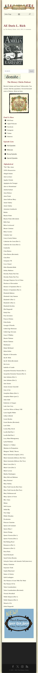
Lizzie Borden (8, 419)
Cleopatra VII (8, 261)
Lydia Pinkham (8, 441)
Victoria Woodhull (9, 593)
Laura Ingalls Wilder (10, 412)
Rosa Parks (7, 551)
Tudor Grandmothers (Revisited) (13, 590)
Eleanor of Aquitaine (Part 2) (12, 290)
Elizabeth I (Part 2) (9, 303)
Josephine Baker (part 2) (11, 396)
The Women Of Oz (9, 584)
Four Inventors (8, 315)
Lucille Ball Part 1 (9, 432)
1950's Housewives (9, 170)
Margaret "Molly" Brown (11, 451)
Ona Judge (7, 513)
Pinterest (9, 136)
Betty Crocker (8, 231)
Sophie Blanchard (9, 571)
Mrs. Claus (7, 500)
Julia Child (7, 399)
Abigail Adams (8, 173)
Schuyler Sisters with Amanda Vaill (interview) (18, 561)
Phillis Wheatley (8, 516)
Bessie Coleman (8, 228)
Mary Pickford (8, 480)
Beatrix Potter (8, 215)
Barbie (6, 212)
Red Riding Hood (9, 542)
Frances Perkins (8, 319)
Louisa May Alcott (9, 429)
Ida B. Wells (7, 357)
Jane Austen (7, 383)
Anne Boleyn (8, 193)
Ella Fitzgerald (8, 309)
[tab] (19, 146)
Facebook (10, 127)
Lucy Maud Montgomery (11, 438)
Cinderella (7, 248)
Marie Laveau (8, 471)
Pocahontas (7, 519)
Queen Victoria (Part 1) (11, 535)
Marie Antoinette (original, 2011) (14, 454)
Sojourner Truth (8, 567)
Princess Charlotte (9, 522)
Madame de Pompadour (11, 448)
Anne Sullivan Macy (10, 199)
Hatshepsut (7, 345)
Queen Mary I (8, 529)
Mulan (6, 503)
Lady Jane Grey (8, 406)
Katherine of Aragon (10, 403)
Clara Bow (7, 257)
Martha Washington (9, 474)
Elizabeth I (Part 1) (9, 299)
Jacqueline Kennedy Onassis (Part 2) (15, 374)
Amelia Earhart (8, 189)
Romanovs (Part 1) (9, 545)
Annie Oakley (8, 202)
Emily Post (7, 312)
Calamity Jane (8, 235)
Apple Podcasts (12, 123)
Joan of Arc (7, 390)
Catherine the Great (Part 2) (12, 244)
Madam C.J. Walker (10, 445)
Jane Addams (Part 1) (10, 377)
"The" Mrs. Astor (9, 167)
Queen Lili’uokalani (10, 525)
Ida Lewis (7, 364)
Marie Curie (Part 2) (10, 467)
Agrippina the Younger (10, 183)
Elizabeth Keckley (9, 306)
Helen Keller (7, 351)
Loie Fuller (7, 425)
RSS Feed (10, 120)
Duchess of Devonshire (11, 283)
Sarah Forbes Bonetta (10, 558)
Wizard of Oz (8, 603)
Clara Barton (7, 251)
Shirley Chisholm (9, 564)
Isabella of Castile (9, 367)
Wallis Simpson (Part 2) (11, 600)
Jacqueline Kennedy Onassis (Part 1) (15, 370)
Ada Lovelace (8, 177)
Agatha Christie (8, 180)
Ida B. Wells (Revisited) (11, 361)
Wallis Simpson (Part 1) (11, 597)
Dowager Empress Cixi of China (13, 280)
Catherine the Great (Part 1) (12, 241)
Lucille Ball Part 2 (9, 435)
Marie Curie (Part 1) (10, 464)
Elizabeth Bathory (9, 293)
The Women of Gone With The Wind (15, 580)
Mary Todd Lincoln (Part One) (13, 487)
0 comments (27, 29)
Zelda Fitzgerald (8, 606)
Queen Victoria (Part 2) (11, 538)
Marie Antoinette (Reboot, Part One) (15, 458)
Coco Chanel (7, 264)
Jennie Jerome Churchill (11, 387)
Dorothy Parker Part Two (11, 277)
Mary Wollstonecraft (10, 493)
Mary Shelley (8, 483)
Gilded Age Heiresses (10, 328)
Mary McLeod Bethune (11, 477)
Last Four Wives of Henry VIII (13, 409)
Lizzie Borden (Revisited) (11, 422)
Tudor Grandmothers (10, 587)
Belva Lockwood (9, 225)
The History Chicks (10, 29)
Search (31, 71)
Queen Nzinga (8, 532)
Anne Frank (7, 196)
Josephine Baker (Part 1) (11, 393)
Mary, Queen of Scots (10, 496)
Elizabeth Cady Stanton (11, 296)
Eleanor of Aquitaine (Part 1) (12, 286)
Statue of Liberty (9, 574)
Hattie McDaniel (9, 348)
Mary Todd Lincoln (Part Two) (13, 490)
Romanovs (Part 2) (9, 548)
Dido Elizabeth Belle (10, 267)
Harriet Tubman (8, 338)
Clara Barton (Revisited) (11, 254)
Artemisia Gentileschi (10, 209)
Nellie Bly (7, 509)
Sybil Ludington (8, 577)
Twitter (9, 133)
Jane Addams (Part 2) (10, 380)
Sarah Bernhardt (8, 555)
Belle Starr (7, 222)
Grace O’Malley (8, 335)
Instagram (10, 130)
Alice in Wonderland (10, 186)
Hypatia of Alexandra (10, 354)
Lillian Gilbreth (8, 416)
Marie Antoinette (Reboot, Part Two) (15, 461)
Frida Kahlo (7, 322)
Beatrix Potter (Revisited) (11, 219)
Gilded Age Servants (10, 332)
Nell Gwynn (7, 506)
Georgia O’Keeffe (9, 325)
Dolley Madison (8, 270)
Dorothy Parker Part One (11, 273)
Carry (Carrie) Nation (10, 238)
